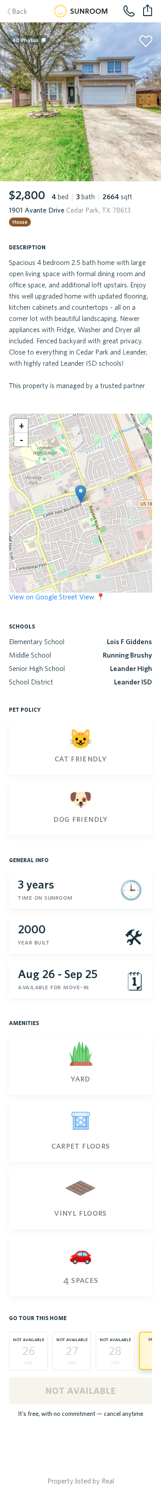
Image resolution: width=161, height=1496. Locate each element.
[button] (80, 494)
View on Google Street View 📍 (57, 597)
